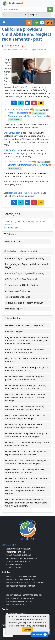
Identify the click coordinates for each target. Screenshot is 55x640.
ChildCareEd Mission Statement (19, 561)
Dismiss (27, 629)
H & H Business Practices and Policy (21, 558)
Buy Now (42, 110)
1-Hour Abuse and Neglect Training (22, 285)
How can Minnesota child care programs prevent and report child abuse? (25, 378)
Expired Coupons (13, 567)
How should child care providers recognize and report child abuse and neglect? (26, 435)
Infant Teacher (11, 227)
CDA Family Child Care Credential (21, 279)
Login (36, 22)
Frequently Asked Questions (18, 555)
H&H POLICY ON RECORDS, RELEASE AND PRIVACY (25, 583)
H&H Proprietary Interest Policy (20, 598)
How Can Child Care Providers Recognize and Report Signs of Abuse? (27, 444)
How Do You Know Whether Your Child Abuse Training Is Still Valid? (27, 480)
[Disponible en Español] (32, 109)
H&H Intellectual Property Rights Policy (24, 595)
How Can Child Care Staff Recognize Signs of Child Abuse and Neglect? (26, 369)
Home (6, 46)
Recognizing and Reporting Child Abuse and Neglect (26, 266)
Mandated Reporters (15, 308)
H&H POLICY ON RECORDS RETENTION (20, 586)
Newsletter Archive (14, 564)
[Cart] (29, 22)
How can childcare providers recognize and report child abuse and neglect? (26, 453)
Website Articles (13, 241)
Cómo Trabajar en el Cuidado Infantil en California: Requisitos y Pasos (24, 351)
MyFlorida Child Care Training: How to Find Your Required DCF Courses (25, 471)
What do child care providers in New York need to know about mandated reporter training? (25, 397)
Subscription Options (15, 552)
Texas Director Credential (17, 296)
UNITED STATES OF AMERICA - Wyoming (24, 325)
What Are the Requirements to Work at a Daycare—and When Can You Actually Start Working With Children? (26, 502)
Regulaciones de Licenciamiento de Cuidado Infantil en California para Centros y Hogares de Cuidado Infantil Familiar (26, 340)
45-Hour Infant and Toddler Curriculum (24, 302)
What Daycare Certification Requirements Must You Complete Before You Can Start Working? (25, 490)
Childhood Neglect (14, 331)
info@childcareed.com (17, 613)
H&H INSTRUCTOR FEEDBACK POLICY (20, 580)
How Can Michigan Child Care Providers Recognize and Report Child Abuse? (24, 426)
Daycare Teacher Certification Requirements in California (27, 360)
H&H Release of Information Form (21, 576)
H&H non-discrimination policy (20, 601)
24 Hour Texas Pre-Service (17, 291)
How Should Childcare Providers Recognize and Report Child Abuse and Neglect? (26, 462)
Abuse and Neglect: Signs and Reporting (24, 258)
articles (17, 46)
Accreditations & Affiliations (18, 549)
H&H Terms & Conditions (16, 604)
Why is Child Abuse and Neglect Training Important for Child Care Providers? (24, 408)
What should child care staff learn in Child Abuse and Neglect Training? (25, 417)
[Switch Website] (16, 22)
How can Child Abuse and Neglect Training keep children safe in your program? (25, 387)
